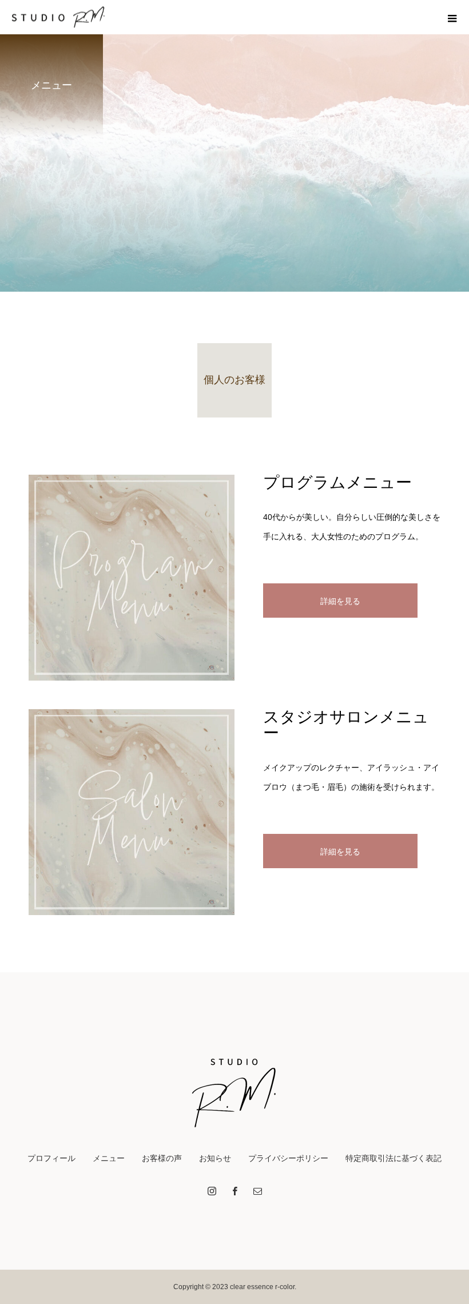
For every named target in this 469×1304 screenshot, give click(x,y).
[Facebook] (234, 1190)
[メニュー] (452, 17)
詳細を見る (340, 601)
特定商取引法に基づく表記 (393, 1158)
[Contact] (257, 1190)
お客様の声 (162, 1158)
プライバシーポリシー (288, 1158)
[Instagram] (211, 1190)
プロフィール (51, 1158)
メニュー (109, 1158)
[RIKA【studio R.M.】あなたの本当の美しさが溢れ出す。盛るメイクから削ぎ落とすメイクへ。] (234, 1088)
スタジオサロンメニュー (346, 725)
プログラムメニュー (337, 482)
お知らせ (215, 1158)
